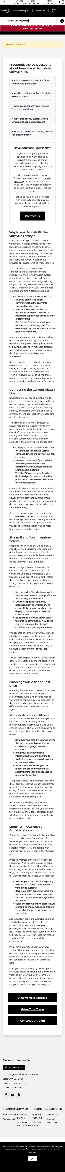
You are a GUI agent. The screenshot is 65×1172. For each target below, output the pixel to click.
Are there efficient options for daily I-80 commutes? (32, 95)
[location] (59, 2)
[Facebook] (6, 1095)
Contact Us (32, 216)
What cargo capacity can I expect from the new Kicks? (30, 107)
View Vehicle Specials (32, 998)
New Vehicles (9, 1114)
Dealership (54, 1109)
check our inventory (35, 516)
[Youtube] (12, 1095)
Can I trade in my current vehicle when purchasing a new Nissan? (30, 120)
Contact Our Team (32, 1020)
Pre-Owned (9, 1119)
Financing (39, 1109)
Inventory (10, 1109)
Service (22, 1109)
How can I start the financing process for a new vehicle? (32, 133)
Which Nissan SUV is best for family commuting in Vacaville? (31, 82)
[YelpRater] (19, 1095)
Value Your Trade (32, 1009)
